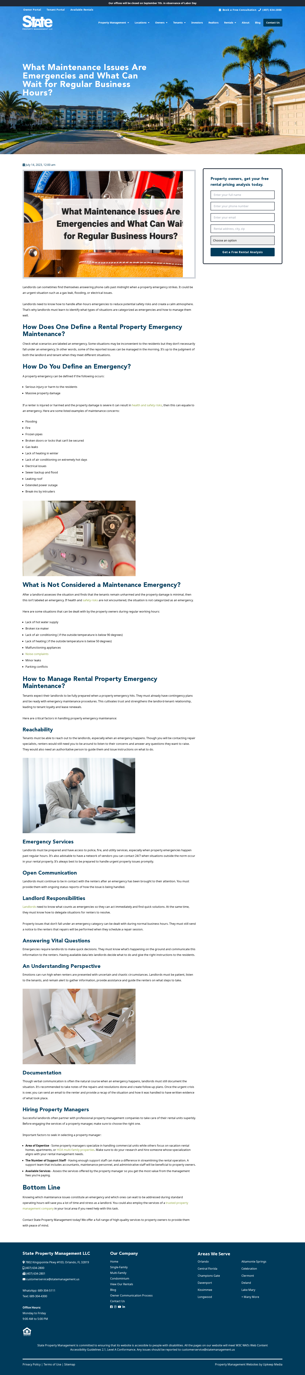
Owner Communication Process (131, 1295)
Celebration (249, 1269)
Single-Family (119, 1267)
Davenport (205, 1283)
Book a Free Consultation (239, 9)
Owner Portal (32, 9)
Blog (258, 22)
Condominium (119, 1278)
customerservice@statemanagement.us (52, 1279)
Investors (197, 22)
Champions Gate (209, 1276)
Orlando (203, 1261)
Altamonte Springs (253, 1261)
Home (114, 1261)
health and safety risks (147, 405)
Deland (246, 1283)
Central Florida (207, 1269)
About (245, 22)
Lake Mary (248, 1290)
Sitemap (69, 1364)
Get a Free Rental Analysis (242, 252)
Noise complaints (37, 654)
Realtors (213, 22)
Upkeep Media (272, 1364)
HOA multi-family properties (75, 1150)
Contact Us (273, 22)
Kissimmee (205, 1290)
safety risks (90, 600)
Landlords (29, 907)
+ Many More (250, 1297)
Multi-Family (118, 1273)
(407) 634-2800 (272, 9)
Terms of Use (52, 1364)
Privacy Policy (32, 1364)
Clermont (247, 1276)
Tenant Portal (56, 9)
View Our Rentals (121, 1284)
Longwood (205, 1297)
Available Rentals (81, 9)
